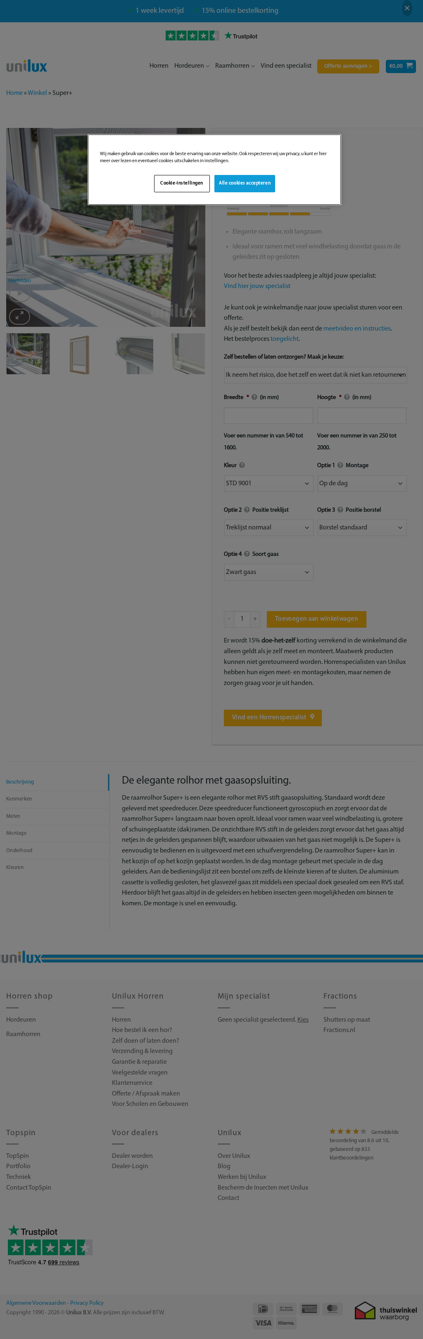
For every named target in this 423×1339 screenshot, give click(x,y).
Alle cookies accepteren (245, 183)
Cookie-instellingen (181, 183)
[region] (214, 169)
